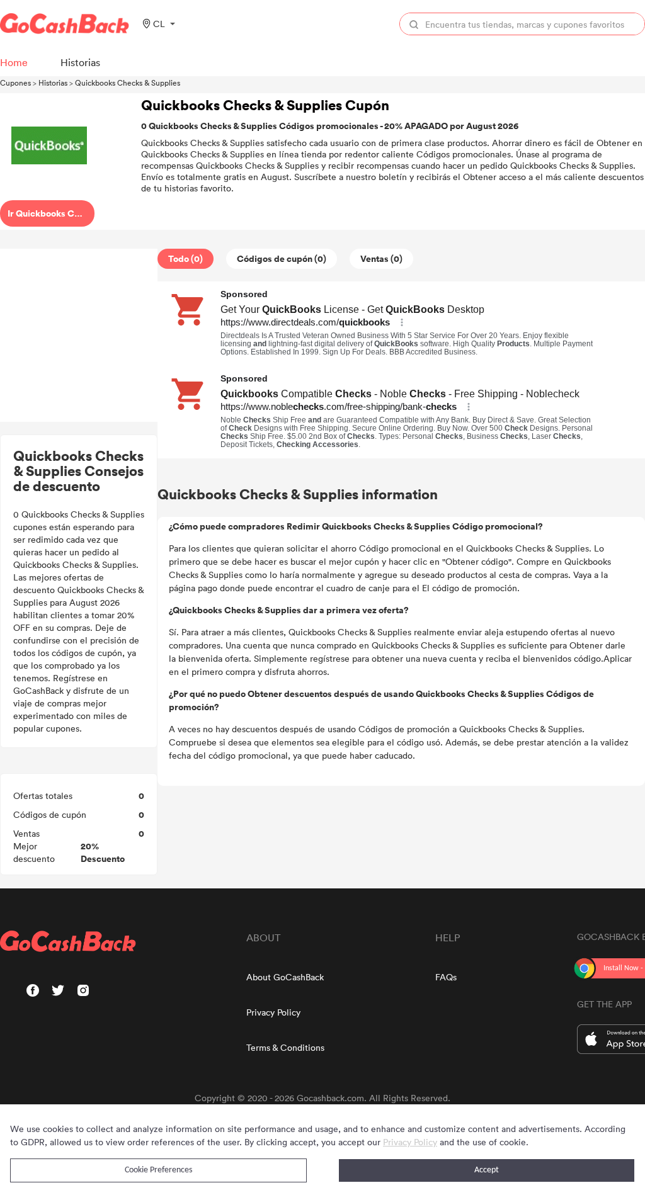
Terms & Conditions (285, 1047)
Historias (52, 82)
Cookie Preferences (158, 1170)
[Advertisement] (78, 335)
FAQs (446, 977)
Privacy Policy (273, 1012)
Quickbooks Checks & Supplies (127, 82)
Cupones (15, 82)
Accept (486, 1170)
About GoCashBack (285, 977)
